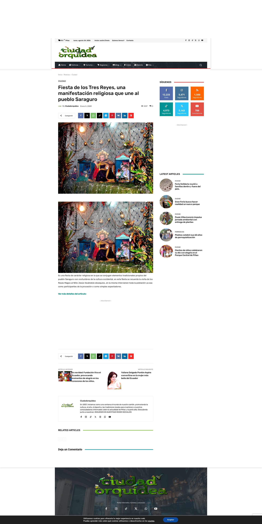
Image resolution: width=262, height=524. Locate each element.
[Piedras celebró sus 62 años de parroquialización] (166, 235)
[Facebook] (185, 40)
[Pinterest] (112, 115)
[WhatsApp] (199, 40)
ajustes (151, 521)
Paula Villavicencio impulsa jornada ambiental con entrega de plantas (188, 219)
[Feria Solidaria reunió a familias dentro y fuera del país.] (166, 185)
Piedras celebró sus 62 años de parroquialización (188, 236)
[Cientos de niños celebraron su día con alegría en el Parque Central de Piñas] (166, 251)
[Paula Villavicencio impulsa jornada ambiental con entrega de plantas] (166, 218)
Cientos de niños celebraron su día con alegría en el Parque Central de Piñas (188, 252)
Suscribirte (197, 103)
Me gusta (166, 88)
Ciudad (74, 74)
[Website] (100, 416)
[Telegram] (106, 115)
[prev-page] (60, 439)
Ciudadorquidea (71, 106)
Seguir (181, 88)
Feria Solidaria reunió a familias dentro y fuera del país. (188, 186)
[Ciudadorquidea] (60, 106)
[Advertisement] (82, 19)
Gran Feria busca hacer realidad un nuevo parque (187, 203)
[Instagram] (189, 40)
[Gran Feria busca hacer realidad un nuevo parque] (166, 201)
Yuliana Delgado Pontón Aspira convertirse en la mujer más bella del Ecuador (136, 375)
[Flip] (131, 115)
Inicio (60, 74)
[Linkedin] (124, 115)
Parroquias (179, 232)
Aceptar (170, 519)
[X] (195, 40)
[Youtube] (202, 40)
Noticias (67, 74)
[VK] (118, 115)
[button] (200, 65)
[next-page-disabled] (64, 439)
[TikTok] (192, 40)
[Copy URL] (99, 115)
